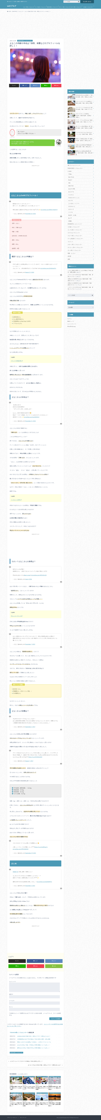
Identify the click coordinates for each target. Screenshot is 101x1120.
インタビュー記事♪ (15, 499)
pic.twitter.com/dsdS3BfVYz (44, 881)
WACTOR (70, 186)
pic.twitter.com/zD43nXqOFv (48, 268)
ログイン (69, 318)
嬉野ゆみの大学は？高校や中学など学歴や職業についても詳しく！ (33, 1048)
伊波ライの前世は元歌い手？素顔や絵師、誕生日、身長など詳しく (84, 139)
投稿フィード (70, 321)
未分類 (69, 256)
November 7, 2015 (30, 644)
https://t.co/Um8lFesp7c (41, 847)
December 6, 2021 (30, 885)
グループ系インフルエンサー (28, 7)
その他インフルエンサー (88, 7)
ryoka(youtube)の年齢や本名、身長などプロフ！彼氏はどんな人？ (33, 1036)
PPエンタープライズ (16, 616)
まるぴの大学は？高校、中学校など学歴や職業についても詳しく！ (33, 1045)
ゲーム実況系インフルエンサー (75, 238)
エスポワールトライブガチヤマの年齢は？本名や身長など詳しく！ (26, 1061)
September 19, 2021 (30, 853)
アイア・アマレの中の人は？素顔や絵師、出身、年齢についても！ (84, 121)
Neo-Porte (71, 177)
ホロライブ (71, 209)
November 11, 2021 (30, 421)
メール (11, 1000)
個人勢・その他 (72, 215)
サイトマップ (23, 1117)
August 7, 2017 (29, 761)
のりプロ (70, 200)
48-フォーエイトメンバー (74, 165)
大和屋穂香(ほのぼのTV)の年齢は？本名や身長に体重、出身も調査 (33, 1039)
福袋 (69, 259)
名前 (11, 994)
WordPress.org (71, 326)
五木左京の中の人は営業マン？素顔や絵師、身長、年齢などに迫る (84, 96)
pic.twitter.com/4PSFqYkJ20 (38, 575)
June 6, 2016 (28, 579)
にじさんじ (71, 194)
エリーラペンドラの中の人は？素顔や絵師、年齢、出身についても (84, 108)
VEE (69, 183)
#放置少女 (15, 871)
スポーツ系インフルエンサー (76, 7)
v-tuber (70, 171)
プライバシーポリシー (12, 1117)
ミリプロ (70, 212)
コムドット (70, 241)
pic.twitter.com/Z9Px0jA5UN (20, 849)
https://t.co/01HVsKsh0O (35, 757)
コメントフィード (71, 324)
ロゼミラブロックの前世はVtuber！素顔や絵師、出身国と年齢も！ (84, 115)
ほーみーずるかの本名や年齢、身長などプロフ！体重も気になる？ (44, 1065)
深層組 (70, 221)
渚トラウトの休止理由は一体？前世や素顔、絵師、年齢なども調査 (84, 127)
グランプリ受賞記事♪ (16, 360)
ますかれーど (71, 206)
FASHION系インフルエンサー (52, 7)
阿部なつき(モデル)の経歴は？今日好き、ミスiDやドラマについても (34, 1042)
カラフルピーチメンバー (74, 232)
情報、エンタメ (71, 253)
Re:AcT (70, 180)
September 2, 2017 (30, 726)
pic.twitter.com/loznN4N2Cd (31, 417)
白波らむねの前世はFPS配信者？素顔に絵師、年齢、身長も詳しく (84, 145)
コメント (12, 981)
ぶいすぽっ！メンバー (73, 203)
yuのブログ (11, 6)
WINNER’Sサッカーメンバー (75, 224)
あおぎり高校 (71, 188)
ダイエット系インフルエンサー (64, 8)
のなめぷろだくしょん (73, 197)
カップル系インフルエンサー (40, 7)
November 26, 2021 (30, 213)
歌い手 (70, 218)
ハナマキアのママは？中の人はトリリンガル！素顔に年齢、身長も (84, 133)
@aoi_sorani (27, 575)
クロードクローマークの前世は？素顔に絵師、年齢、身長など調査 (84, 102)
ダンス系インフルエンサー (74, 250)
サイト (11, 1007)
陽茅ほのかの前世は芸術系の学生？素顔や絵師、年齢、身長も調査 (84, 152)
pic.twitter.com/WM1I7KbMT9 (49, 209)
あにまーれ (71, 191)
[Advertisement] (50, 25)
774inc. (70, 174)
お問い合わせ (88, 1)
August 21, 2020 (29, 272)
